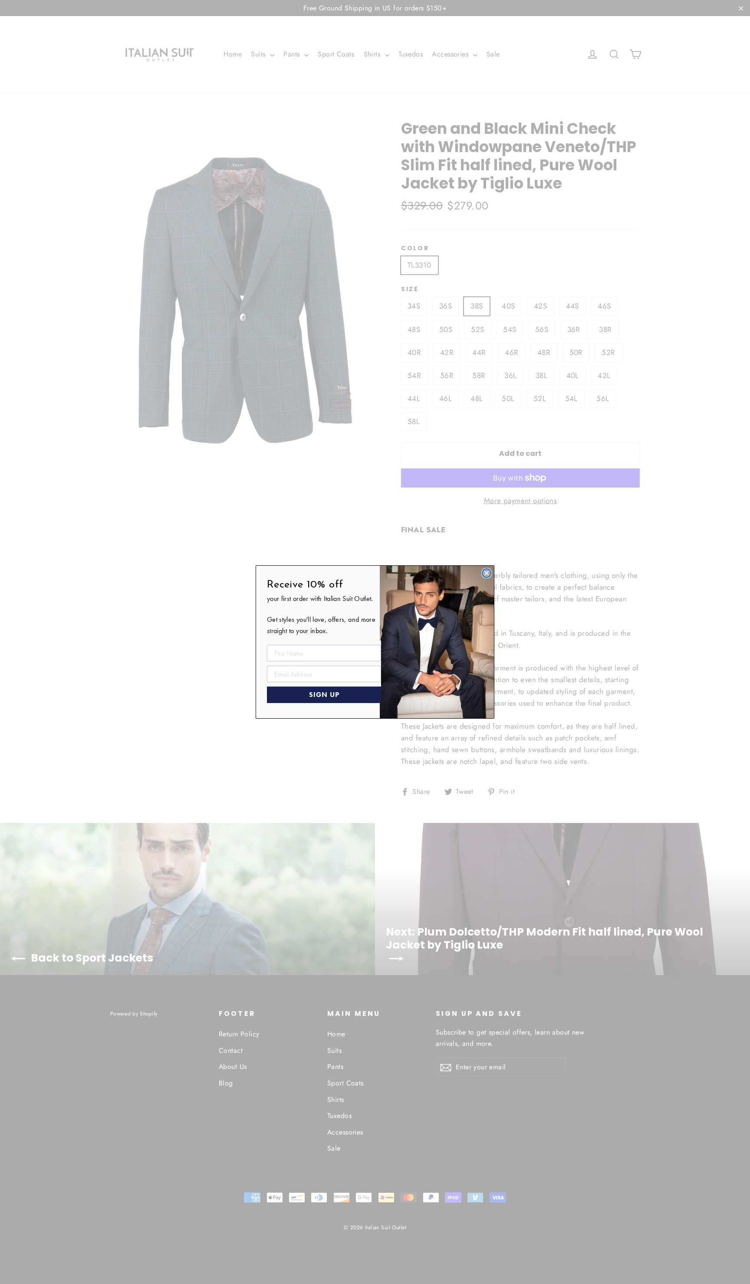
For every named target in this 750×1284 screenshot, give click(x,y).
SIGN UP (324, 694)
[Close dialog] (486, 573)
